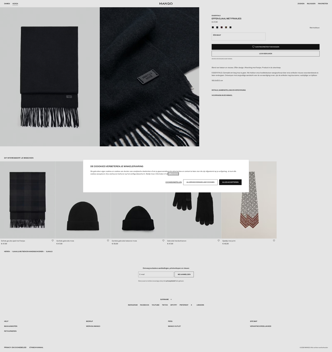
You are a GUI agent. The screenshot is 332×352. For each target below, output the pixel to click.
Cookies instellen (173, 182)
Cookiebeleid (173, 174)
